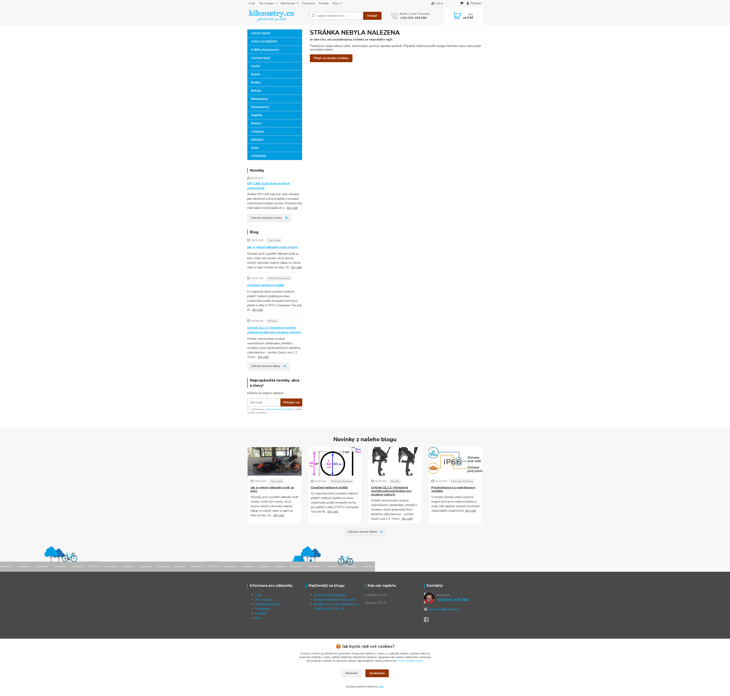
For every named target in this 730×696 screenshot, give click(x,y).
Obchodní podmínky (267, 604)
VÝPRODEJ (258, 156)
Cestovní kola (260, 58)
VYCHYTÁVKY (261, 33)
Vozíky (255, 66)
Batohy (256, 91)
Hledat (372, 16)
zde (381, 686)
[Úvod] (276, 16)
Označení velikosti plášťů (265, 285)
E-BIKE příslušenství (265, 50)
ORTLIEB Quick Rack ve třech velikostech (268, 185)
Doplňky (256, 115)
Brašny (255, 82)
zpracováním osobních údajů (278, 409)
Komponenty (260, 107)
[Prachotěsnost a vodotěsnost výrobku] (455, 461)
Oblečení (257, 140)
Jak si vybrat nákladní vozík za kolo (272, 247)
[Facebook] (428, 621)
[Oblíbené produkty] (462, 3)
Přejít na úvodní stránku (331, 58)
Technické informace (279, 278)
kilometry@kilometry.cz (444, 609)
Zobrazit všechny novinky (266, 218)
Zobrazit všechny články (265, 366)
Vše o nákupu (266, 3)
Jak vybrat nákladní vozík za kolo (334, 600)
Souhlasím (377, 673)
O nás (252, 3)
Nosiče (255, 74)
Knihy (255, 148)
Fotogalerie (308, 3)
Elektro (256, 123)
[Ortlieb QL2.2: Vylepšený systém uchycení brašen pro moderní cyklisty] (395, 461)
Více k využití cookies (410, 661)
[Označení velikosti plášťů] (335, 461)
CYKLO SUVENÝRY (264, 42)
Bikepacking (259, 99)
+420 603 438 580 (413, 18)
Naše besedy (288, 3)
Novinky (272, 320)
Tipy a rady (274, 240)
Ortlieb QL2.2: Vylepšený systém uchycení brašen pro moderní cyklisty (274, 330)
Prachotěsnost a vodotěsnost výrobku (453, 489)
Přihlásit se (291, 402)
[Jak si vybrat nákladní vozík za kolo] (275, 461)
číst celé (292, 208)
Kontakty (324, 3)
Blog (335, 3)
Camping (257, 131)
